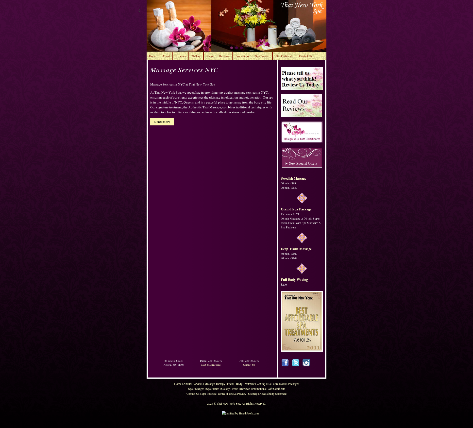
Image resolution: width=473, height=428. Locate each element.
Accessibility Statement (273, 393)
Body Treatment (245, 384)
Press (210, 56)
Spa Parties (212, 389)
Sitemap (252, 393)
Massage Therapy (214, 384)
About (166, 56)
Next (332, 11)
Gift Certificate (284, 56)
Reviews (224, 56)
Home (152, 56)
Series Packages (289, 384)
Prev (140, 11)
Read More (162, 121)
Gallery (196, 56)
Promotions (242, 56)
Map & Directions (210, 364)
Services (181, 56)
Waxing (260, 384)
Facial (230, 384)
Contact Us (305, 56)
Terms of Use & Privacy (232, 393)
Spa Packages (196, 389)
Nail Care (272, 384)
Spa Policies (262, 56)
